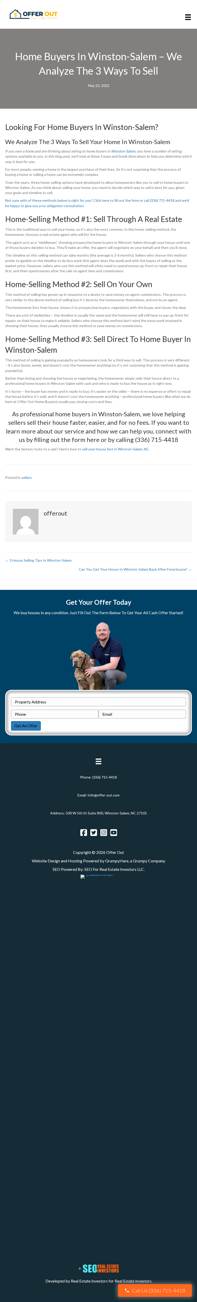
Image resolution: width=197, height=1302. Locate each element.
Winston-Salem (123, 151)
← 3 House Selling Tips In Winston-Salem (38, 560)
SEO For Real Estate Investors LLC (114, 869)
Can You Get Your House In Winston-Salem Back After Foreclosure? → (135, 569)
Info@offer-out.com (103, 795)
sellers (26, 477)
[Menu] (188, 17)
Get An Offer (25, 725)
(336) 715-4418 (104, 777)
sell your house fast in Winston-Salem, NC (115, 449)
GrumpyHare (117, 860)
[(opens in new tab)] (98, 1066)
